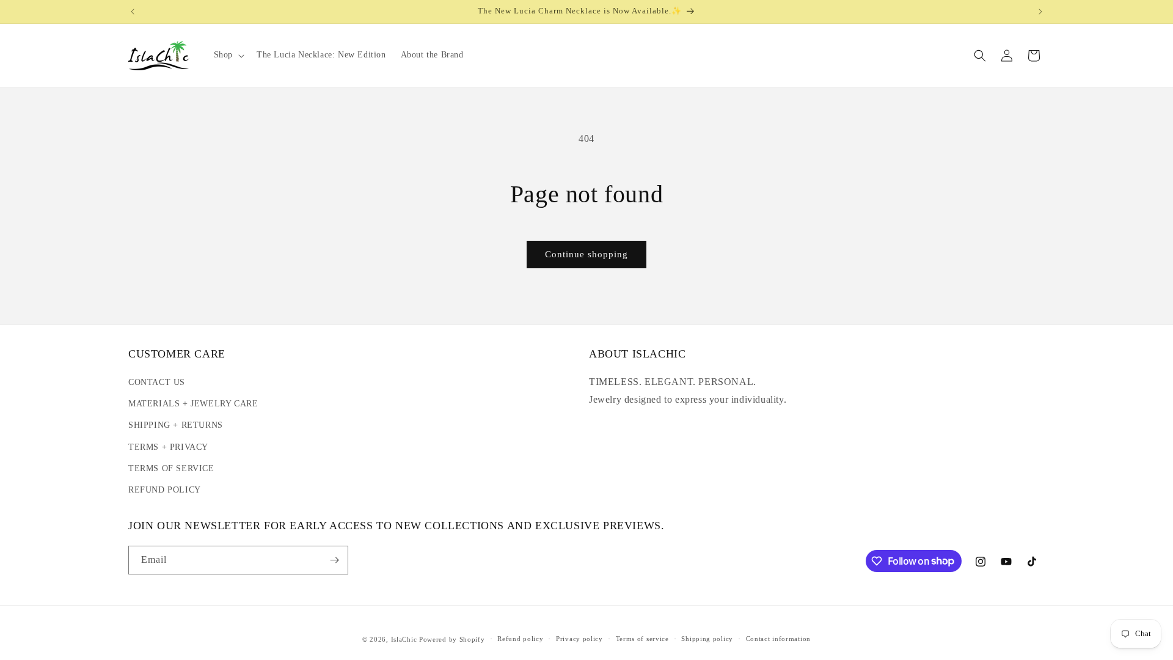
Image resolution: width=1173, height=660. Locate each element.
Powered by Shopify (452, 639)
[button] (227, 55)
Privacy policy (579, 638)
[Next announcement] (1040, 11)
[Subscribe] (334, 560)
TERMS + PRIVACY (168, 447)
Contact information (778, 638)
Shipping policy (707, 638)
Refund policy (520, 638)
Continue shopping (586, 254)
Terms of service (642, 638)
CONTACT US (156, 382)
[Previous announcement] (132, 11)
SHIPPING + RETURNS (175, 425)
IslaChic (404, 639)
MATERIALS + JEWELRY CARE (193, 403)
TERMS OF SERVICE (171, 468)
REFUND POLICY (164, 489)
